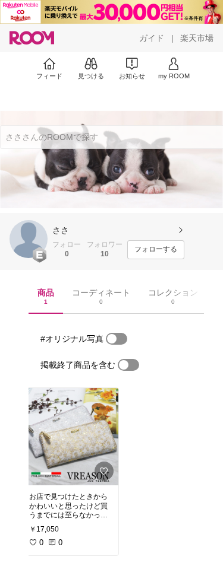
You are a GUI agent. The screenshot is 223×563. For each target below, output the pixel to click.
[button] (29, 239)
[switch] (116, 339)
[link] (70, 436)
